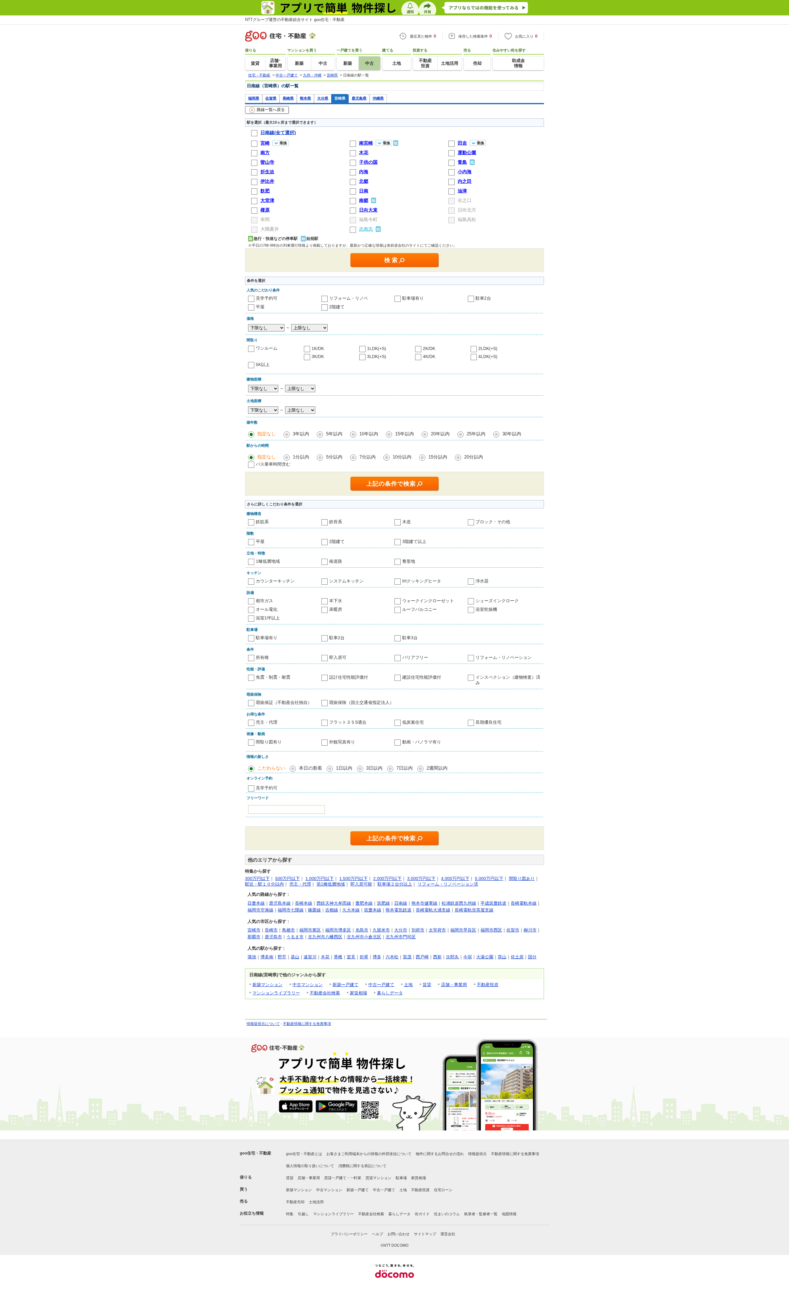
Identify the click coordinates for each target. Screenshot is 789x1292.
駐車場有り (413, 298)
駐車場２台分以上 (395, 884)
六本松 (392, 956)
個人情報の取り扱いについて (310, 1166)
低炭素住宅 (413, 722)
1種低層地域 (268, 561)
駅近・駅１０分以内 (264, 884)
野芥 (282, 956)
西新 (437, 956)
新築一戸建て (345, 984)
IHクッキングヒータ (421, 580)
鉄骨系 (335, 521)
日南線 (400, 903)
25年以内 (476, 433)
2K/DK (429, 348)
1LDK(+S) (376, 348)
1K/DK (318, 348)
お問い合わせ (398, 1234)
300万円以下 (257, 878)
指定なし (266, 433)
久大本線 (351, 909)
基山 (295, 956)
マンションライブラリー (276, 992)
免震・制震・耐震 (273, 677)
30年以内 (511, 433)
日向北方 (467, 209)
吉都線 (331, 909)
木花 (325, 956)
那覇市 (253, 936)
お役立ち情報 (252, 1213)
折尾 (364, 956)
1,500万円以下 (353, 878)
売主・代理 (266, 722)
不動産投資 (487, 984)
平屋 (260, 306)
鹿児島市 (273, 936)
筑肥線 (383, 903)
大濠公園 (484, 956)
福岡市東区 (310, 930)
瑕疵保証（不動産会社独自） (284, 702)
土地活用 (316, 1202)
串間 (265, 219)
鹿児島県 (359, 98)
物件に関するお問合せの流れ (440, 1154)
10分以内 (402, 456)
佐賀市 (512, 930)
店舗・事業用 (454, 984)
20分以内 (473, 456)
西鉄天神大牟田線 (334, 903)
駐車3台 (410, 637)
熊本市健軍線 (424, 903)
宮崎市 (253, 930)
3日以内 (374, 768)
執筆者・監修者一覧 (480, 1214)
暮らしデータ (390, 992)
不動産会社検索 (325, 992)
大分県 (322, 98)
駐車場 (401, 1178)
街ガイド (422, 1214)
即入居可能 (361, 884)
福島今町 (368, 219)
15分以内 (437, 456)
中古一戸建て (381, 984)
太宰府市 (437, 930)
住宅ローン (443, 1190)
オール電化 (266, 609)
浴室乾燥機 (486, 609)
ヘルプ (377, 1234)
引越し (303, 1214)
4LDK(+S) (487, 356)
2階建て (337, 306)
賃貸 (427, 984)
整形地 (408, 561)
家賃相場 (358, 992)
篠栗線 (314, 909)
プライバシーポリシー (349, 1234)
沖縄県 (378, 98)
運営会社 (447, 1234)
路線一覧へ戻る (271, 109)
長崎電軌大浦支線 (433, 909)
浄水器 (482, 580)
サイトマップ (425, 1234)
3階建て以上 (414, 541)
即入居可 (337, 657)
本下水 (335, 600)
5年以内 (334, 433)
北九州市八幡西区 (325, 936)
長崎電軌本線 (524, 903)
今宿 (467, 956)
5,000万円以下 (489, 878)
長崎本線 (303, 903)
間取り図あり (522, 878)
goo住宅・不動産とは (304, 1154)
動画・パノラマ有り (421, 741)
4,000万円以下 (455, 878)
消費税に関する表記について (362, 1166)
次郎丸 (452, 956)
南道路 (335, 561)
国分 (532, 956)
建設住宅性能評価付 (421, 677)
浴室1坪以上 (268, 617)
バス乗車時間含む (273, 464)
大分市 (400, 930)
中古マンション (307, 984)
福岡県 (253, 98)
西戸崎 (422, 956)
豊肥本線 (364, 903)
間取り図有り (269, 741)
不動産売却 (295, 1202)
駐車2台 (483, 298)
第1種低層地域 (331, 884)
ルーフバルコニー (419, 609)
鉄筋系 (262, 521)
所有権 (262, 657)
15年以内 (404, 433)
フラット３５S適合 (347, 722)
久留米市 (381, 930)
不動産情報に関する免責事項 (307, 1024)
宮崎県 (339, 98)
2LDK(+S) (487, 348)
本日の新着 (310, 768)
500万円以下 (287, 878)
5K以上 (263, 364)
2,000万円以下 (387, 878)
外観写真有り (342, 741)
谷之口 (465, 200)
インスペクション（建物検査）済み (508, 680)
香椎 (338, 956)
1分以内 (301, 456)
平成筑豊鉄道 (493, 903)
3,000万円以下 (421, 878)
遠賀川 (310, 956)
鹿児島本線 (280, 903)
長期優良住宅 (488, 722)
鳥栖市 (288, 930)
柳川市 (530, 930)
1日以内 (344, 768)
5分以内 (334, 456)
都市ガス (264, 600)
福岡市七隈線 (291, 909)
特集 (289, 1214)
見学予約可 (266, 298)
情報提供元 (477, 1154)
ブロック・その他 (493, 521)
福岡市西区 (491, 930)
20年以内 (440, 433)
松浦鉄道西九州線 (459, 903)
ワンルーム (266, 348)
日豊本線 (256, 903)
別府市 (417, 930)
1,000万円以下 (319, 878)
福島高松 (467, 219)
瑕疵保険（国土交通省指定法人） (361, 702)
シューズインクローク (497, 600)
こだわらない (271, 768)
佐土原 (517, 956)
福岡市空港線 (260, 909)
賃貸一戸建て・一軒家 (342, 1178)
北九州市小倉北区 (364, 936)
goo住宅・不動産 (255, 1153)
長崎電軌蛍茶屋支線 (474, 909)
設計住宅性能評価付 (348, 677)
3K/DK (318, 356)
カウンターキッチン (275, 580)
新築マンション (267, 984)
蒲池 (251, 956)
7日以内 (404, 768)
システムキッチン (346, 580)
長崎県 (288, 98)
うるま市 (295, 936)
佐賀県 (270, 98)
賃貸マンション (378, 1178)
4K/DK (429, 356)
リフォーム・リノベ (348, 298)
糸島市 (361, 930)
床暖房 (335, 609)
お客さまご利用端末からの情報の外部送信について (368, 1154)
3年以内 (301, 433)
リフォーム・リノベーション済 (448, 884)
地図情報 (509, 1214)
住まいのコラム (447, 1214)
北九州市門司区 (401, 936)
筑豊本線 (372, 909)
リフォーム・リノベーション (504, 657)
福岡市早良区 (463, 930)
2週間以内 (437, 768)
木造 (406, 521)
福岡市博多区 (338, 930)
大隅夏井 (269, 229)
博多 (377, 956)
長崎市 (271, 930)
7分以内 (367, 456)
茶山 (502, 956)
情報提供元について (263, 1024)
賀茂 (407, 956)
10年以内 (368, 433)
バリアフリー (415, 657)
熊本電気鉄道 (398, 909)
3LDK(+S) (376, 356)
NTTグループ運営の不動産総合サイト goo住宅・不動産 (295, 19)
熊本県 (305, 98)
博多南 (266, 956)
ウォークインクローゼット (428, 600)
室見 (351, 956)
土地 (408, 984)
